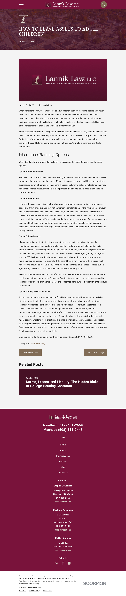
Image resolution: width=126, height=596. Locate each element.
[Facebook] (63, 563)
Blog (63, 467)
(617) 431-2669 (84, 337)
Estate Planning (38, 343)
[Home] (62, 4)
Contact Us (63, 472)
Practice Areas (63, 456)
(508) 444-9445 (63, 429)
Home (63, 445)
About (63, 450)
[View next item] (43, 398)
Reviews (63, 461)
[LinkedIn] (69, 563)
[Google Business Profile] (56, 563)
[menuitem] (22, 590)
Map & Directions (63, 501)
